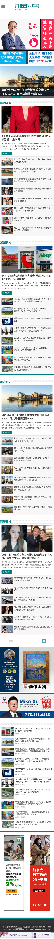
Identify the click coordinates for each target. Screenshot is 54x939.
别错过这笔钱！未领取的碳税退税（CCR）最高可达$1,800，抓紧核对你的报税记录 (33, 750)
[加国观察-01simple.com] (27, 6)
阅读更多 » (6, 153)
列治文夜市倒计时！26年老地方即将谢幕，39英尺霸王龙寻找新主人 (33, 813)
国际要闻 (5, 102)
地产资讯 (5, 382)
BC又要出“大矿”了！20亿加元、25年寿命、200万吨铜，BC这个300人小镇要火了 (33, 760)
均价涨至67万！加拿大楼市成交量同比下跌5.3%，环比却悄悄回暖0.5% (33, 740)
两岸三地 (5, 521)
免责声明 (18, 929)
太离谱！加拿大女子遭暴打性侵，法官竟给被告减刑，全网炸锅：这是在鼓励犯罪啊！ (33, 780)
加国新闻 (5, 242)
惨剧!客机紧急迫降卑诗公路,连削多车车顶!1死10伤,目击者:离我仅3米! (33, 823)
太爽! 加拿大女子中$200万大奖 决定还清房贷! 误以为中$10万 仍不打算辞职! (33, 803)
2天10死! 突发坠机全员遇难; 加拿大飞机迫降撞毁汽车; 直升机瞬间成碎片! (33, 790)
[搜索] (44, 641)
